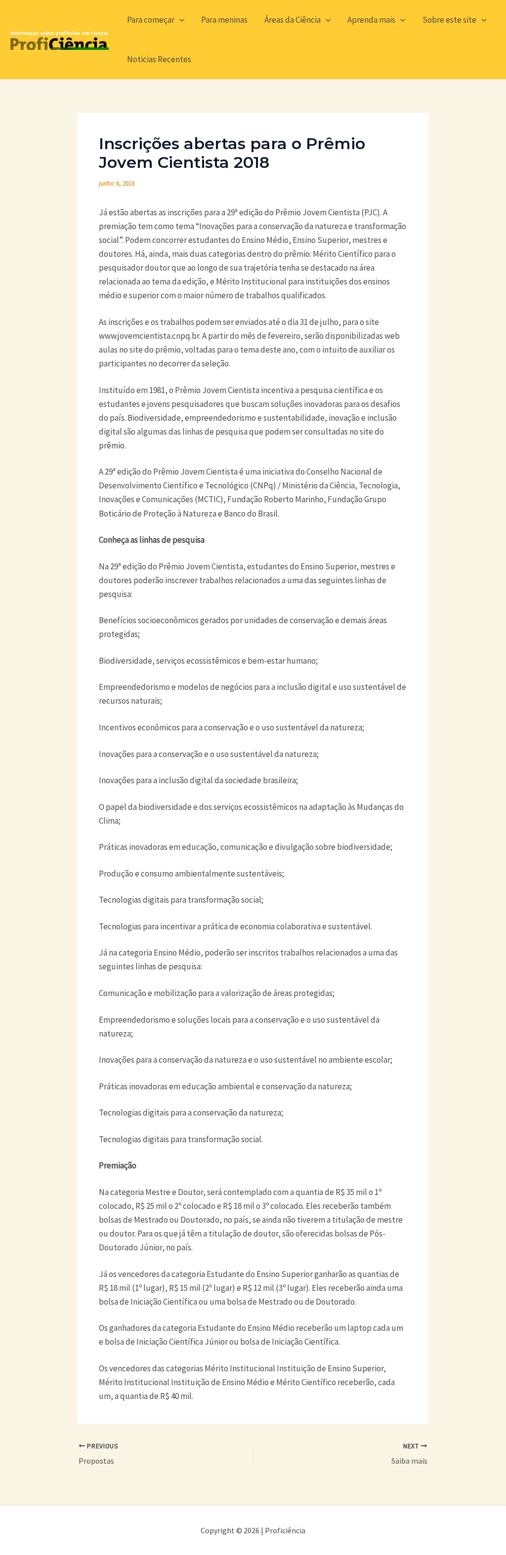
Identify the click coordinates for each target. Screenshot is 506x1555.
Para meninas (224, 19)
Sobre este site (449, 19)
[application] (179, 20)
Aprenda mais (371, 19)
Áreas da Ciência (292, 19)
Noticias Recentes (159, 59)
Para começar (150, 19)
